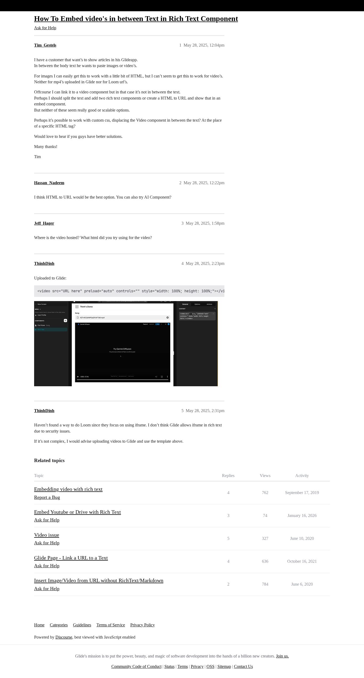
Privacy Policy (142, 625)
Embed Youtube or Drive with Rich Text (77, 512)
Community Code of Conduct (136, 666)
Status (169, 666)
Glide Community (18, 5)
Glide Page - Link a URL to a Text (71, 558)
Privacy (197, 666)
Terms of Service (110, 625)
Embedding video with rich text (68, 489)
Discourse (63, 637)
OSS (211, 666)
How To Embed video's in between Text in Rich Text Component (136, 18)
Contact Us (243, 666)
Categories (59, 625)
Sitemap (224, 666)
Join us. (282, 656)
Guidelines (82, 625)
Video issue (46, 535)
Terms (182, 666)
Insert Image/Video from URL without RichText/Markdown (98, 580)
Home (39, 625)
